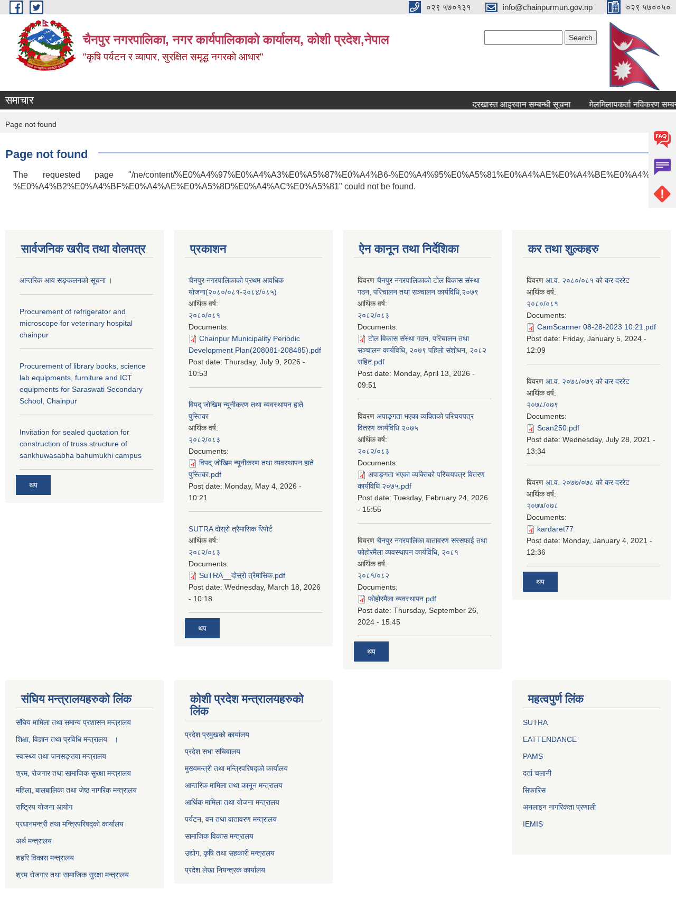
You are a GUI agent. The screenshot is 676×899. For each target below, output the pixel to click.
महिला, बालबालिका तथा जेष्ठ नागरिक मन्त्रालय (76, 790)
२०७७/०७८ (542, 505)
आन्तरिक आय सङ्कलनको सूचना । (66, 280)
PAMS (533, 756)
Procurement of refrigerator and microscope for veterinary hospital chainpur (76, 323)
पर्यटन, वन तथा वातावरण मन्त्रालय (231, 819)
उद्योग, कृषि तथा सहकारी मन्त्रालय (230, 853)
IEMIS (533, 824)
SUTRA (535, 722)
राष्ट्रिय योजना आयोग (44, 807)
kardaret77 (555, 529)
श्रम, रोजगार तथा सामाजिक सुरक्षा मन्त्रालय (73, 773)
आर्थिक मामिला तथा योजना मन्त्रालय (232, 802)
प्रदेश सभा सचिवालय (212, 751)
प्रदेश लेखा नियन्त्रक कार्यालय (225, 870)
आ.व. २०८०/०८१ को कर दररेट (588, 280)
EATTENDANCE (550, 739)
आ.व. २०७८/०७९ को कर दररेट (588, 381)
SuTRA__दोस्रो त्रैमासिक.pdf (242, 575)
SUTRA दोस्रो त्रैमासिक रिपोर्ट (231, 529)
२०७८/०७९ (542, 404)
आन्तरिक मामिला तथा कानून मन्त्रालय (234, 785)
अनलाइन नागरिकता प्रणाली (559, 807)
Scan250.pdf (558, 428)
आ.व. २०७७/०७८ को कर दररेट (588, 482)
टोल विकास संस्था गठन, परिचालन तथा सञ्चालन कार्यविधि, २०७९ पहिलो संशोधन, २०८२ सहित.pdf (422, 350)
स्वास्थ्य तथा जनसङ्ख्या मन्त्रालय (61, 756)
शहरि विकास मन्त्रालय (45, 858)
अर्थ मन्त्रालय (34, 841)
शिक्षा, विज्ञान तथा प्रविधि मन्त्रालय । (67, 739)
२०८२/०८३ (204, 439)
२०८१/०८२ (373, 575)
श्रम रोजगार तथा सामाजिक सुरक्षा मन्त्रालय (72, 874)
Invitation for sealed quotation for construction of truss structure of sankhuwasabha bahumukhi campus (81, 444)
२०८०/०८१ (204, 315)
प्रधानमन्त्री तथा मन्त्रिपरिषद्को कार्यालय (70, 824)
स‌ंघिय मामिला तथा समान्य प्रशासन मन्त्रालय (73, 722)
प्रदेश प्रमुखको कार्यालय (217, 734)
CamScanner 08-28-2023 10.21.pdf (596, 327)
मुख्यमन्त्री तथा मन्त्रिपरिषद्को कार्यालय (236, 768)
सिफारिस (534, 790)
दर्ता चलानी (537, 773)
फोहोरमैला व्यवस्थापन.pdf (402, 598)
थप (33, 485)
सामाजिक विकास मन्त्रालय (219, 836)
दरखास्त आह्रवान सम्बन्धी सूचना (514, 104)
